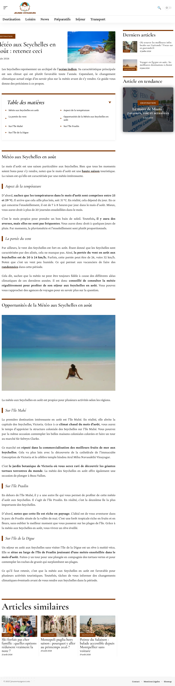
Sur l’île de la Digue (19, 132)
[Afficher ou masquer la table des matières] (77, 102)
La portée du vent (17, 116)
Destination (48, 635)
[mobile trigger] (6, 7)
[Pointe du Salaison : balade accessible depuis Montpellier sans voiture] (97, 626)
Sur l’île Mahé (16, 126)
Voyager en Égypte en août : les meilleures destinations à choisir (156, 63)
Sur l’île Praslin (71, 126)
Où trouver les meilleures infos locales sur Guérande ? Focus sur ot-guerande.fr (156, 45)
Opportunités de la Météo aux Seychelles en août (86, 118)
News (126, 51)
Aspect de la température (77, 110)
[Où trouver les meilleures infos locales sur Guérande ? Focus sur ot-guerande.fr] (130, 47)
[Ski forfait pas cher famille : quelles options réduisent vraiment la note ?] (19, 626)
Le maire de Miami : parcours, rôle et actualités (148, 111)
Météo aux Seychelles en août (24, 110)
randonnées (10, 267)
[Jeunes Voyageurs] (24, 7)
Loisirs (7, 635)
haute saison (91, 171)
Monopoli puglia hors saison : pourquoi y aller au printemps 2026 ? (58, 643)
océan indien (68, 69)
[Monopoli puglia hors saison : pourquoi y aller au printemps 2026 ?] (58, 626)
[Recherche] (159, 8)
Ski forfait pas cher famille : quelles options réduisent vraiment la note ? (19, 645)
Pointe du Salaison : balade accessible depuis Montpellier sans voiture (97, 645)
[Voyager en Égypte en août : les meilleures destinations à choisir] (130, 65)
